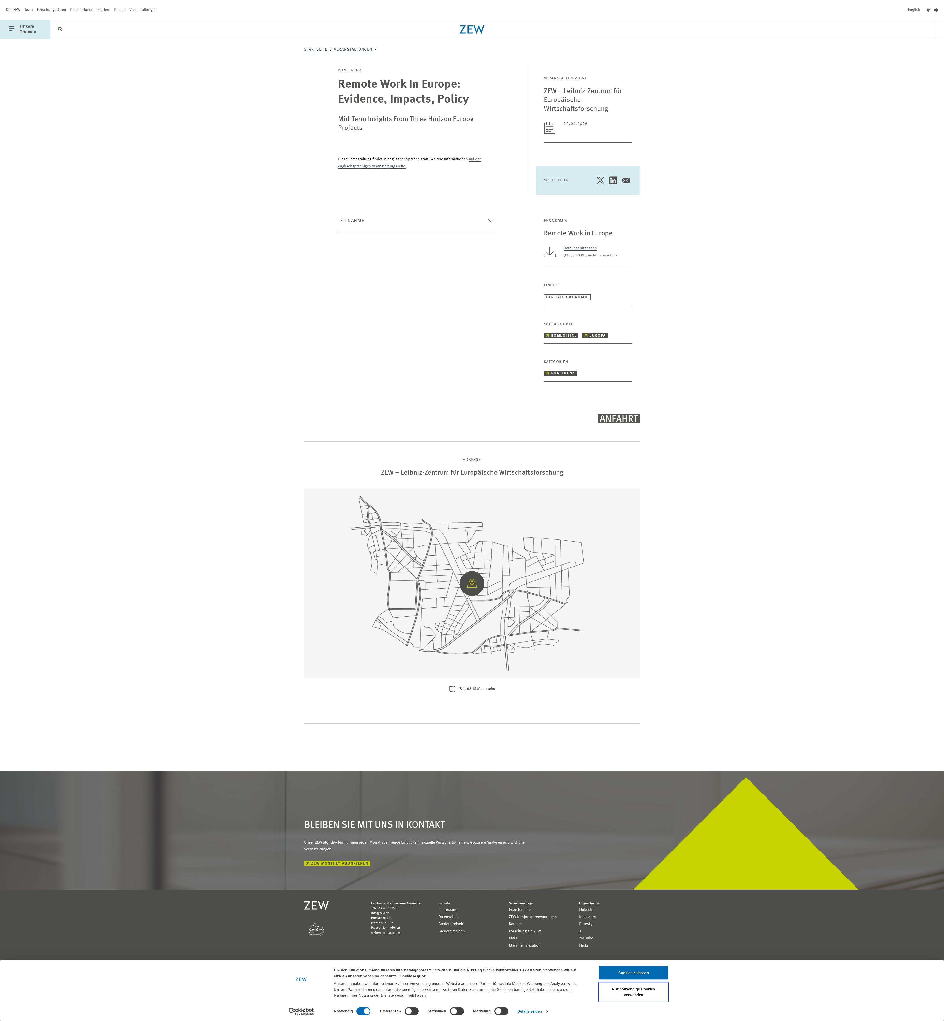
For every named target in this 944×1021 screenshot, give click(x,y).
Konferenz (563, 373)
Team (28, 10)
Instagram (587, 917)
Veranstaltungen (143, 10)
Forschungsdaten (51, 10)
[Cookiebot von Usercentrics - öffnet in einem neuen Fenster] (301, 1011)
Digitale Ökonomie (567, 297)
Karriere (103, 10)
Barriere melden (451, 931)
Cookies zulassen (633, 973)
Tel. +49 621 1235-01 (385, 908)
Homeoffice (563, 336)
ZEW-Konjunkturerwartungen (533, 917)
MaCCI (514, 938)
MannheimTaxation (525, 946)
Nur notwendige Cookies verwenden (633, 992)
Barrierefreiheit (450, 924)
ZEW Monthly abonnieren (339, 863)
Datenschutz (448, 917)
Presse (119, 10)
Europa (598, 336)
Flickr (583, 946)
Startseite (315, 50)
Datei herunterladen (580, 248)
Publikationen (81, 10)
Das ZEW (13, 10)
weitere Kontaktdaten (386, 933)
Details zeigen (529, 1011)
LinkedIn (586, 910)
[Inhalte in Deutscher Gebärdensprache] (928, 10)
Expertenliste (520, 910)
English (914, 10)
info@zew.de (380, 913)
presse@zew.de (382, 922)
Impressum (447, 910)
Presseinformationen (385, 927)
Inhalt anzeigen (472, 550)
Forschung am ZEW (525, 931)
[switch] (412, 1011)
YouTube (586, 938)
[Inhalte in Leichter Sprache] (936, 10)
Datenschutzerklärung (496, 528)
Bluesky (585, 924)
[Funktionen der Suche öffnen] (60, 30)
